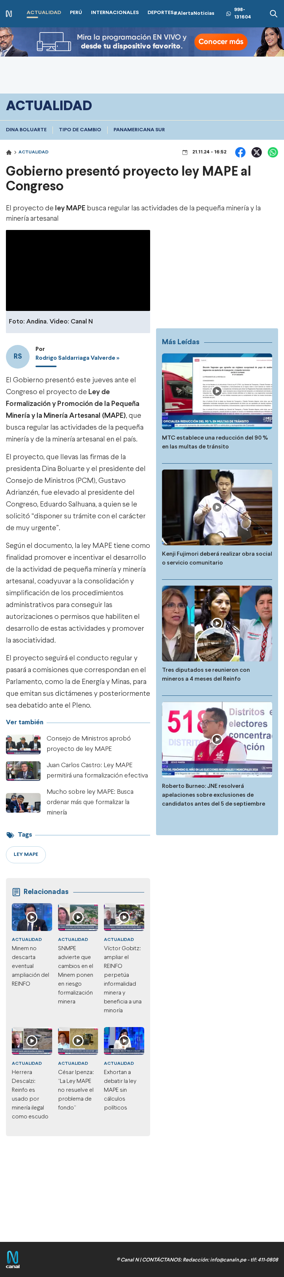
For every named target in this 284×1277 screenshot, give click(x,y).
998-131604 (242, 13)
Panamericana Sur (139, 130)
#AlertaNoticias (193, 13)
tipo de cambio (80, 130)
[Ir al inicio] (9, 13)
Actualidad (33, 152)
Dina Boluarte (26, 130)
